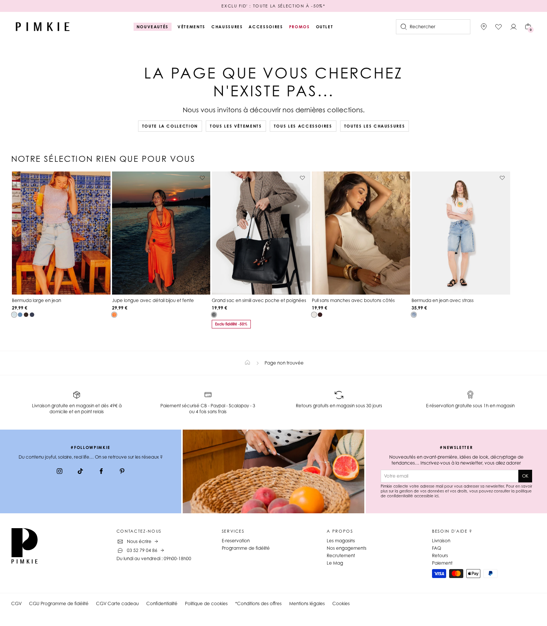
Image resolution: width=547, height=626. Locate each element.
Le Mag (335, 563)
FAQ (436, 548)
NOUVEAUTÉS (153, 26)
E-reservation (236, 540)
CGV (16, 603)
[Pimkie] (43, 26)
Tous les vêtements (236, 126)
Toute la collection (170, 126)
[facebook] (101, 472)
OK (525, 476)
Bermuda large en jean (36, 300)
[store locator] (483, 26)
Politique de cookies (206, 603)
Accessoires (266, 26)
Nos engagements (347, 548)
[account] (513, 26)
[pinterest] (122, 472)
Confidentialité (161, 603)
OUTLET (324, 26)
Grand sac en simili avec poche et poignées (259, 300)
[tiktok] (80, 472)
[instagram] (60, 472)
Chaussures (227, 26)
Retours (440, 555)
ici (436, 496)
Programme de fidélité (246, 548)
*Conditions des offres (258, 603)
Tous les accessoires (303, 126)
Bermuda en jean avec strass (443, 300)
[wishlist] (498, 26)
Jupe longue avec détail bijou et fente (153, 300)
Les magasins (341, 540)
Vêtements (191, 26)
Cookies (341, 603)
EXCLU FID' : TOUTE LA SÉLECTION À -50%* (273, 6)
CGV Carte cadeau (117, 603)
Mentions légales (307, 603)
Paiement (442, 563)
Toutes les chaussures (374, 126)
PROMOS (299, 26)
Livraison (441, 540)
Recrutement (341, 555)
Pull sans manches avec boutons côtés (353, 300)
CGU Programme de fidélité (59, 603)
